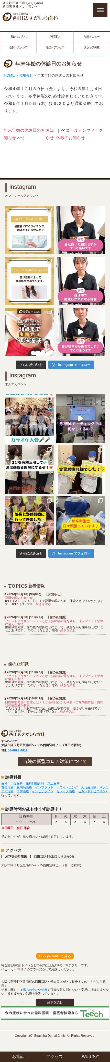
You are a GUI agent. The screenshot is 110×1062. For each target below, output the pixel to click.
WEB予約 (91, 1056)
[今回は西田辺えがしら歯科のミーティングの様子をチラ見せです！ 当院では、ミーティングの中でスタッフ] (80, 418)
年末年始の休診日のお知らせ (24, 134)
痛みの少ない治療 (35, 990)
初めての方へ (18, 37)
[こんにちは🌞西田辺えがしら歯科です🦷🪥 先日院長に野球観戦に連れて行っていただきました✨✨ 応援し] (29, 520)
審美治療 (7, 787)
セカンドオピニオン (92, 791)
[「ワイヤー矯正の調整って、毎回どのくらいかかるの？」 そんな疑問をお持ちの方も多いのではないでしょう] (80, 281)
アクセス (54, 1056)
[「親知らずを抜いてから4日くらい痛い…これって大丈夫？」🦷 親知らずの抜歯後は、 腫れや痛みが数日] (80, 230)
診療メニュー (91, 37)
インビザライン (42, 791)
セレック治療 (66, 791)
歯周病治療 (24, 787)
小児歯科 (16, 783)
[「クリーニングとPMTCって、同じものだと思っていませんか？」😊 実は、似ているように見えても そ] (29, 281)
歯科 (4, 783)
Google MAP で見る (55, 956)
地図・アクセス (55, 47)
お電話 (18, 1056)
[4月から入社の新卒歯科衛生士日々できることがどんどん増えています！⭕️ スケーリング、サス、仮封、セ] (80, 520)
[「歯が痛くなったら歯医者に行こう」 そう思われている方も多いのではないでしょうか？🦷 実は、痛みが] (29, 230)
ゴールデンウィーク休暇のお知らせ (79, 134)
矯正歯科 (53, 783)
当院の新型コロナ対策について (55, 761)
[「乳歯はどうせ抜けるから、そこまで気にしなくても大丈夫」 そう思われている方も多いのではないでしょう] (29, 332)
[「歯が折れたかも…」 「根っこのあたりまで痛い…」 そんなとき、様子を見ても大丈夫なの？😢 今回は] (80, 332)
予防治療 (23, 791)
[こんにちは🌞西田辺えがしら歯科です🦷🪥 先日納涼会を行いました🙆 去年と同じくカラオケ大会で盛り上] (29, 418)
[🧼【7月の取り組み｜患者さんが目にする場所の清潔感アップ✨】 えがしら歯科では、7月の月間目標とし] (29, 469)
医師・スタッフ (18, 47)
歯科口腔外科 (35, 783)
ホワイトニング (67, 787)
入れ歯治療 (88, 787)
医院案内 (55, 37)
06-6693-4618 (18, 750)
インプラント (44, 787)
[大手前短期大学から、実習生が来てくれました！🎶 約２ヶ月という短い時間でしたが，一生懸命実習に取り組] (80, 469)
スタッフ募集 (91, 47)
